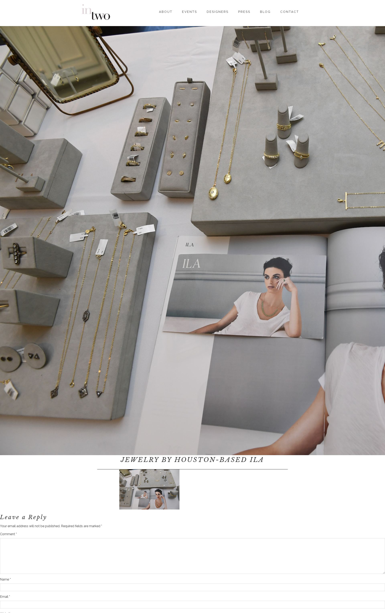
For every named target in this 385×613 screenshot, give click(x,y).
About (165, 12)
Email (5, 597)
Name (5, 579)
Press (244, 12)
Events (189, 12)
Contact (289, 12)
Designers (218, 12)
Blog (265, 12)
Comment (8, 534)
